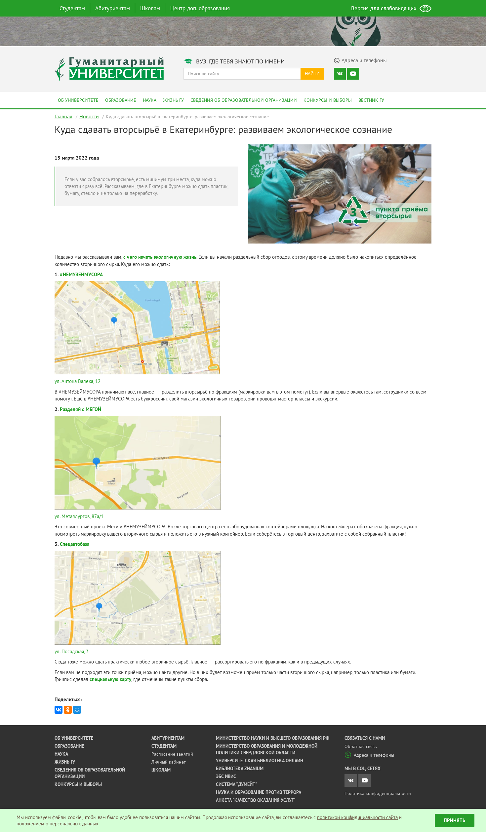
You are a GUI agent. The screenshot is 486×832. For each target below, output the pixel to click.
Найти (312, 73)
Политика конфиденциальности (377, 793)
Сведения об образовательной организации (243, 100)
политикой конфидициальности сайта (357, 817)
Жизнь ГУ (173, 100)
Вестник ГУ (371, 100)
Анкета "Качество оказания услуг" (256, 800)
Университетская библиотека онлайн (259, 761)
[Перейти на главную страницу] (109, 68)
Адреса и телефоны (374, 755)
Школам (150, 8)
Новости (89, 116)
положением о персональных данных (58, 823)
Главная (63, 116)
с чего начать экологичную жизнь (159, 257)
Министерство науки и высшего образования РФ (272, 738)
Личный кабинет (168, 762)
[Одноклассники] (68, 710)
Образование (120, 100)
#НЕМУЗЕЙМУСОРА (81, 274)
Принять (455, 820)
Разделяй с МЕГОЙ (80, 409)
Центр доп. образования (200, 8)
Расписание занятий (172, 754)
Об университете (78, 100)
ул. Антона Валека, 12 (78, 381)
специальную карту (110, 679)
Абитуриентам (112, 8)
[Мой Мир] (77, 710)
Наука (149, 100)
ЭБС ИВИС (226, 776)
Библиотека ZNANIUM (239, 769)
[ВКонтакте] (58, 710)
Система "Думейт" (236, 784)
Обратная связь (360, 746)
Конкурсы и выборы (328, 100)
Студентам (72, 8)
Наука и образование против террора (258, 792)
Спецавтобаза (74, 544)
